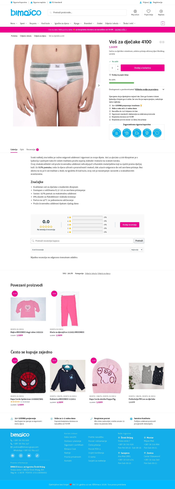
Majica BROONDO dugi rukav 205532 (26, 332)
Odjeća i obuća (25, 36)
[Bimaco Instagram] (21, 455)
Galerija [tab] (13, 149)
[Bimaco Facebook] (12, 455)
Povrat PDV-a (94, 449)
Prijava (146, 2)
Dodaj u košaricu (142, 68)
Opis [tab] (22, 149)
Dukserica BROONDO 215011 (63, 399)
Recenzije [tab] (32, 149)
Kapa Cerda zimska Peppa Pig (102, 399)
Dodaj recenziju (130, 224)
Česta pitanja (94, 445)
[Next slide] (99, 85)
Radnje (67, 453)
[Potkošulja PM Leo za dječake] (146, 376)
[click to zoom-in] (56, 85)
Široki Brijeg (127, 437)
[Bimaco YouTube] (29, 455)
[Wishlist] (42, 295)
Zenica (150, 453)
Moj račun (135, 15)
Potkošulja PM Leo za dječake (142, 399)
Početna (14, 36)
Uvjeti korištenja (96, 453)
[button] (159, 23)
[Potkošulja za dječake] (163, 42)
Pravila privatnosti (72, 457)
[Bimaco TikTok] (37, 455)
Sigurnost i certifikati (73, 445)
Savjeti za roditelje (97, 460)
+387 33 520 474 (126, 460)
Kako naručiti (70, 437)
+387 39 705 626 (126, 444)
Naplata (161, 15)
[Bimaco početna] (19, 435)
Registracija (157, 2)
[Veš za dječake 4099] (160, 42)
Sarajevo (125, 453)
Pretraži (139, 241)
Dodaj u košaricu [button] (28, 341)
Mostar (150, 437)
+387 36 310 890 (151, 444)
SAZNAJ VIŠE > (121, 30)
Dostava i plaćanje (72, 441)
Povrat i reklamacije (97, 441)
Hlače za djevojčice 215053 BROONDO (67, 332)
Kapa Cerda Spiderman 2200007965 (26, 399)
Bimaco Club (70, 449)
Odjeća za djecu (40, 36)
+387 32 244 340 (151, 460)
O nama (91, 457)
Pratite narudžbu (95, 437)
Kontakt (68, 460)
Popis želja (148, 15)
